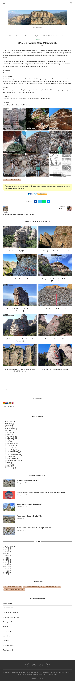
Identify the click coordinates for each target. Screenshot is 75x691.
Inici (4, 36)
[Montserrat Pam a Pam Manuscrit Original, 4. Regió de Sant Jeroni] (9, 495)
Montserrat (28, 36)
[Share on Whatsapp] (44, 201)
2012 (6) (7, 574)
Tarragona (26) (11, 468)
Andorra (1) (10, 432)
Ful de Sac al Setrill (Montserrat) (55, 309)
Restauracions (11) (11, 429)
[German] (10, 403)
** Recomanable (53, 586)
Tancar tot (12, 421)
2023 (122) (8, 553)
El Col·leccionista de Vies (11, 617)
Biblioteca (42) (9, 423)
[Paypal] (48, 664)
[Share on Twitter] (40, 201)
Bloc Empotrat (7, 603)
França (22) (10, 462)
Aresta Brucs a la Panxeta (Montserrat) (55, 369)
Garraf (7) (11, 442)
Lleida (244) (10, 466)
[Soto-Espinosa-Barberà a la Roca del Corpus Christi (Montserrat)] (20, 355)
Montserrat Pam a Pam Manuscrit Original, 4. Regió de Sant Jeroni (41, 492)
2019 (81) (8, 561)
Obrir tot (5, 421)
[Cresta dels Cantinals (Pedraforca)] (9, 507)
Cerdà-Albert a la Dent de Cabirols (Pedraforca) (34, 528)
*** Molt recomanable (33, 586)
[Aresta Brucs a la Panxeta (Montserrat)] (55, 355)
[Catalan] (4, 403)
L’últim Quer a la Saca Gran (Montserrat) (55, 251)
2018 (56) (8, 563)
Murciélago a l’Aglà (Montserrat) (19, 251)
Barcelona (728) (11, 436)
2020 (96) (8, 559)
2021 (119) (8, 557)
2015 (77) (8, 568)
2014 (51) (8, 570)
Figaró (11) (11, 440)
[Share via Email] (48, 201)
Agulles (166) (14, 445)
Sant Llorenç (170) (14, 458)
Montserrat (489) (13, 443)
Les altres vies (7, 631)
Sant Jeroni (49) (15, 453)
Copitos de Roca (8, 608)
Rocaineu (6, 640)
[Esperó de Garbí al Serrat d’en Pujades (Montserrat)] (20, 295)
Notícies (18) (9, 427)
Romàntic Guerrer (8, 645)
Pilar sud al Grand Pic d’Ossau (28, 480)
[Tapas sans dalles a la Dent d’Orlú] (9, 519)
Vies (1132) (8, 430)
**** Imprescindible (13, 586)
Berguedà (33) (12, 438)
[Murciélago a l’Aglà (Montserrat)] (20, 237)
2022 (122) (8, 555)
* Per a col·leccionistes (12, 180)
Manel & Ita (6, 636)
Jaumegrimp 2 (7, 622)
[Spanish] (12, 403)
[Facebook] (27, 664)
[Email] (34, 664)
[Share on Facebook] (35, 201)
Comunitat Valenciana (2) (14, 460)
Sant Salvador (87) (16, 455)
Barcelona (18, 36)
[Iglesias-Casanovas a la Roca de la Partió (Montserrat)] (20, 325)
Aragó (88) (9, 434)
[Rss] (41, 664)
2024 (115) (8, 551)
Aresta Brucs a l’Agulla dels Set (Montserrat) (55, 339)
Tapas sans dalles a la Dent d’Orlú (29, 516)
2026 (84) (8, 548)
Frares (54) (13, 449)
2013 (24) (8, 572)
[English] (6, 403)
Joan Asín (6, 626)
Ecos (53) (13, 447)
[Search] (71, 3)
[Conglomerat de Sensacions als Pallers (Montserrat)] (55, 265)
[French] (8, 403)
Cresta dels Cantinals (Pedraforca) (29, 504)
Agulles (37, 36)
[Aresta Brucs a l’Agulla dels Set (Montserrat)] (55, 325)
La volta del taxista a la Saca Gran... (20, 279)
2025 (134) (8, 550)
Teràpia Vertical (8, 650)
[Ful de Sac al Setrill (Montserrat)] (55, 295)
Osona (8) (11, 456)
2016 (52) (8, 566)
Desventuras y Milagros (10, 612)
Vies (10, 36)
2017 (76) (8, 564)
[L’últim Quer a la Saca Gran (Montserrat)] (55, 237)
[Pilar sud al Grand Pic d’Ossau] (9, 483)
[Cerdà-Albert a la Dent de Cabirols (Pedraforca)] (9, 531)
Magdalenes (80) (15, 451)
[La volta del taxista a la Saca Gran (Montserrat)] (20, 265)
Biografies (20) (9, 425)
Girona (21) (10, 464)
